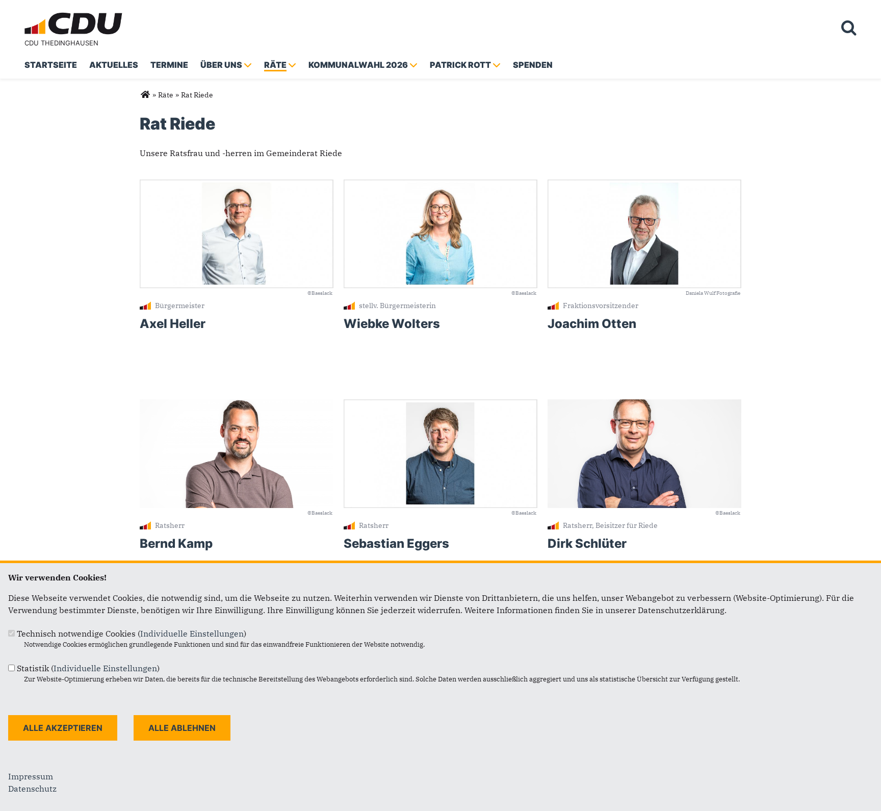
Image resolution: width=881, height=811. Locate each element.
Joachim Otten (592, 323)
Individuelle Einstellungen (192, 633)
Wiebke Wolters (392, 323)
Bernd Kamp (176, 543)
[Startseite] (75, 14)
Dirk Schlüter (587, 543)
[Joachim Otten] (644, 186)
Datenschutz (32, 788)
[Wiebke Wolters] (440, 186)
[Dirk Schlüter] (644, 405)
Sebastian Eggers (396, 543)
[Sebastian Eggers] (440, 405)
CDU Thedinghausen (61, 43)
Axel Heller (172, 323)
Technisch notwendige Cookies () (131, 633)
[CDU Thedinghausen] (145, 94)
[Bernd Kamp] (236, 405)
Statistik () (88, 668)
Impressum (30, 776)
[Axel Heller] (236, 186)
